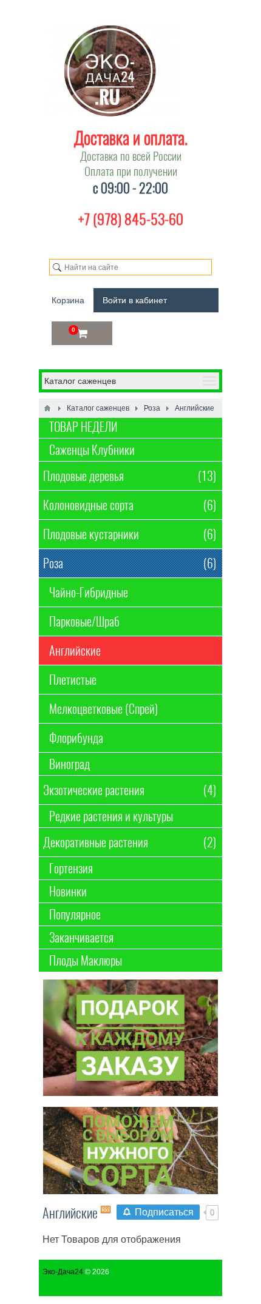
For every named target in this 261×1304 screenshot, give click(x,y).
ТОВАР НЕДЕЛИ (83, 426)
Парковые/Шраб (84, 621)
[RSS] (105, 1209)
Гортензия (71, 868)
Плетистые (73, 679)
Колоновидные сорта (129, 505)
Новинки (68, 891)
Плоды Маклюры (85, 960)
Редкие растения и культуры (111, 816)
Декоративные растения (129, 842)
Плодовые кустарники (129, 534)
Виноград (69, 764)
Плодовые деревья (129, 476)
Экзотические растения (129, 790)
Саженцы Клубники (92, 450)
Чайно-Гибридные (88, 592)
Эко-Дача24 (62, 1272)
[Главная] (47, 408)
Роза (129, 563)
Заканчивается (81, 937)
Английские (75, 650)
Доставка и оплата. (131, 137)
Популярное (75, 914)
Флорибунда (76, 738)
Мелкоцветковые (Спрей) (103, 709)
